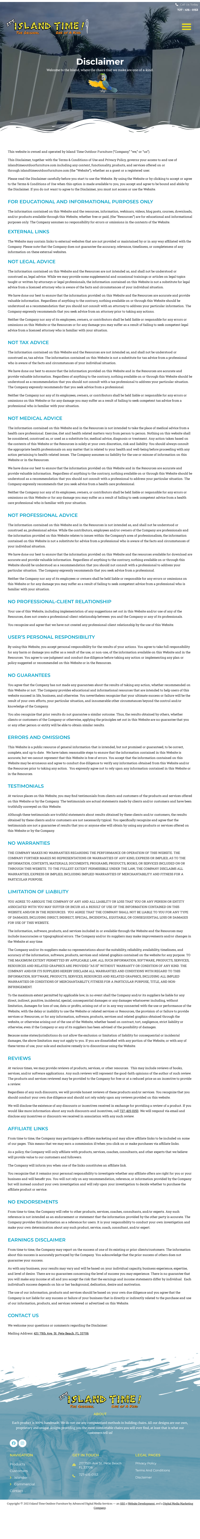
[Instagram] (22, 1443)
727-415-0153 (129, 1111)
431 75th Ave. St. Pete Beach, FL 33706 (61, 1333)
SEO (122, 1503)
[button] (186, 26)
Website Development (141, 1503)
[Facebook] (14, 1443)
